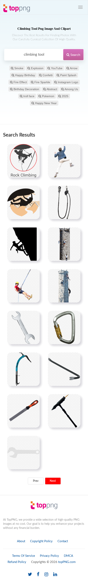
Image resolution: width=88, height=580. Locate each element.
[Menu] (80, 7)
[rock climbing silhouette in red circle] (23, 160)
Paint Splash (67, 75)
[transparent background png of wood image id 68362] (23, 410)
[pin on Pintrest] (34, 149)
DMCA (68, 555)
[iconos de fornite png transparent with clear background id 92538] (64, 410)
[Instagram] (46, 574)
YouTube (56, 68)
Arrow (73, 68)
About (21, 541)
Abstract (51, 89)
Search (75, 54)
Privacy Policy (49, 555)
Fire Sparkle (42, 82)
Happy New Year (45, 103)
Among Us (71, 89)
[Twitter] (30, 574)
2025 (64, 96)
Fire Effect (20, 82)
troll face (28, 96)
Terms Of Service (23, 555)
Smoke (18, 68)
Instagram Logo (67, 82)
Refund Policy (17, 562)
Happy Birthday (24, 75)
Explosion (36, 68)
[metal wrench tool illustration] (23, 327)
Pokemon (47, 96)
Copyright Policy (41, 541)
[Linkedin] (55, 574)
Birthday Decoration (26, 89)
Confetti (47, 75)
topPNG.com (67, 562)
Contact (63, 541)
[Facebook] (38, 574)
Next (53, 481)
